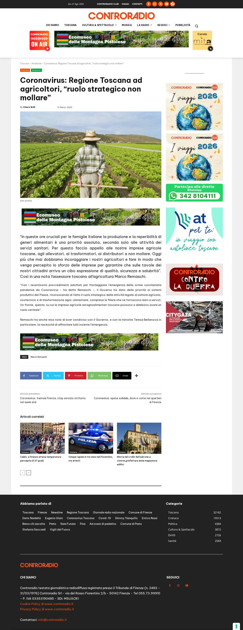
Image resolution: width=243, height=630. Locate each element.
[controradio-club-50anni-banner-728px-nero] (89, 349)
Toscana (24, 63)
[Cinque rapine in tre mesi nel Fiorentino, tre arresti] (91, 438)
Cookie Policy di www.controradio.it (46, 604)
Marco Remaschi (39, 356)
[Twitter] (160, 4)
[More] (136, 375)
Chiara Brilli (29, 107)
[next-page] (28, 472)
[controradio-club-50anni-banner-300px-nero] (194, 129)
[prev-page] (22, 472)
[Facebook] (148, 4)
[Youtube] (166, 4)
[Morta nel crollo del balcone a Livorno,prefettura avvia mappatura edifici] (139, 438)
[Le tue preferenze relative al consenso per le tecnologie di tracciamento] (236, 626)
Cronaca (25, 452)
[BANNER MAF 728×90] (121, 46)
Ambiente (37, 63)
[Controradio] (121, 16)
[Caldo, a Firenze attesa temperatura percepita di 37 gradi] (42, 438)
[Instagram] (154, 4)
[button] (196, 26)
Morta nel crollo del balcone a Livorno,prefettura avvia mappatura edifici (137, 460)
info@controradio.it (52, 620)
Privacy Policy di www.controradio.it (47, 609)
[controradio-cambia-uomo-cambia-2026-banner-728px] (91, 224)
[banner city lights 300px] (194, 253)
